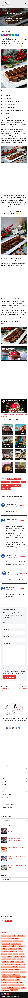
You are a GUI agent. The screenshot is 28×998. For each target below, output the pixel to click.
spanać (18, 977)
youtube (10, 987)
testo (24, 977)
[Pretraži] (21, 4)
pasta (11, 964)
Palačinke (5, 964)
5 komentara (17, 18)
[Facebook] (2, 994)
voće (4, 987)
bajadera (11, 478)
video (4, 985)
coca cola (5, 938)
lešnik (18, 478)
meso (12, 961)
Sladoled (5, 977)
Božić (9, 935)
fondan (4, 948)
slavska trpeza (15, 485)
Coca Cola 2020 (6, 943)
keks (10, 954)
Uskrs (17, 980)
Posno (23, 482)
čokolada (6, 990)
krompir (16, 956)
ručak (23, 972)
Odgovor (23, 505)
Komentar (6, 644)
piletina (18, 964)
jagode (5, 954)
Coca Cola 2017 (15, 938)
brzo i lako (21, 935)
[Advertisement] (14, 179)
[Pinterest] (11, 994)
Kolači (10, 956)
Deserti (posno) (10, 20)
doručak (12, 946)
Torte (4, 980)
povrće (11, 969)
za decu (17, 987)
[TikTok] (13, 994)
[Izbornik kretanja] (25, 4)
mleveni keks (6, 482)
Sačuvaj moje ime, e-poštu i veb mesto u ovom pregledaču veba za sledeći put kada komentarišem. (14, 671)
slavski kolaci (6, 488)
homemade (5, 951)
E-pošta (6, 630)
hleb (20, 948)
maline (20, 959)
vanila (13, 982)
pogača (15, 967)
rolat (10, 972)
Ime (4, 622)
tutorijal (11, 980)
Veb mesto (6, 637)
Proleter (5, 972)
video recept (13, 985)
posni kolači (15, 482)
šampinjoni (14, 990)
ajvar (4, 935)
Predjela (18, 969)
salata (4, 974)
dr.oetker (21, 946)
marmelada (6, 961)
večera (19, 982)
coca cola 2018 (7, 941)
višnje (22, 985)
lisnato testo (6, 959)
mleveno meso (19, 961)
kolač (4, 956)
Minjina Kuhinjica (15, 996)
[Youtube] (5, 994)
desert (5, 946)
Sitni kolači (19, 20)
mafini (14, 959)
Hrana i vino (13, 951)
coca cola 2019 (18, 941)
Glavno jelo (13, 948)
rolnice (17, 972)
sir (9, 974)
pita (24, 964)
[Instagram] (8, 994)
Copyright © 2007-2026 (6, 996)
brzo (14, 935)
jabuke (20, 951)
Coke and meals (16, 943)
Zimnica (23, 987)
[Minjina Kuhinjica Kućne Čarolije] (5, 4)
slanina (12, 977)
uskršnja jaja (6, 982)
